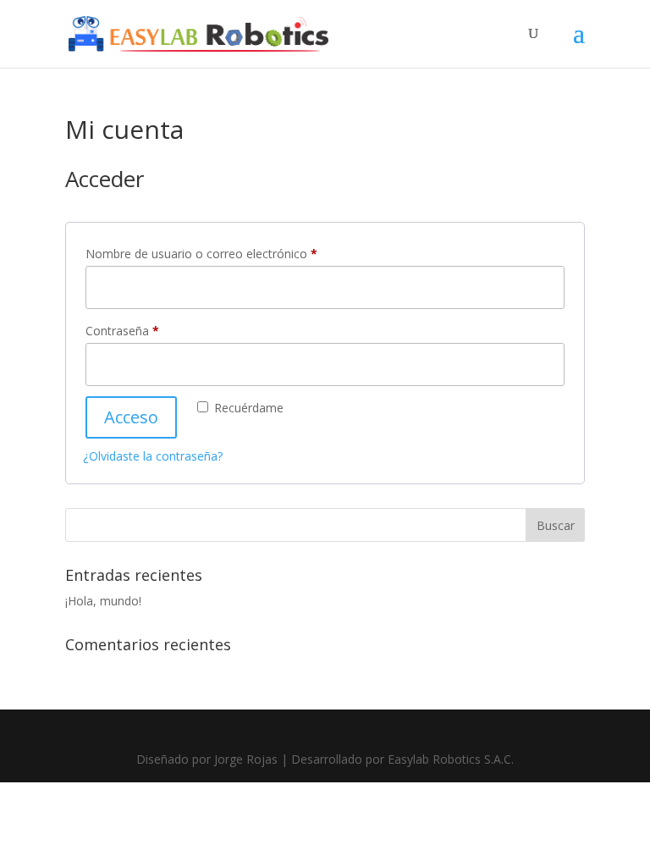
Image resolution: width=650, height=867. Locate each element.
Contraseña (152, 330)
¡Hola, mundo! (103, 601)
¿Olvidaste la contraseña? (153, 456)
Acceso (131, 417)
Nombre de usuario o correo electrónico (231, 253)
